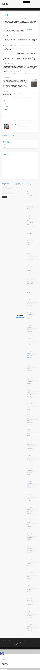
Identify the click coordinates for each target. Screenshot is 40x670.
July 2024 (28, 340)
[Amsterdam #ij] (23, 273)
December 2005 (29, 633)
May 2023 (28, 366)
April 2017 (28, 502)
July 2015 (28, 541)
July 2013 (28, 585)
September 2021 (29, 403)
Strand (15, 120)
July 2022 (28, 385)
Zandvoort (23, 120)
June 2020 (28, 431)
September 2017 (29, 492)
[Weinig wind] (23, 276)
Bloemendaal (6, 120)
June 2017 (28, 498)
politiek (28, 268)
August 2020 (29, 427)
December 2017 (29, 487)
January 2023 (29, 373)
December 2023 (29, 353)
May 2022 (28, 388)
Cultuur (22, 18)
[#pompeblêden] (16, 287)
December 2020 (29, 420)
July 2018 (28, 474)
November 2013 (29, 578)
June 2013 (28, 587)
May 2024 (28, 344)
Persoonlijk (24, 18)
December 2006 (29, 630)
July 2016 (28, 518)
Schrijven (28, 274)
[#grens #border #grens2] (20, 196)
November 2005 (29, 635)
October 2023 (29, 357)
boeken (28, 242)
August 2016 (29, 516)
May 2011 (28, 622)
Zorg (28, 288)
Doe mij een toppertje (30, 226)
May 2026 (28, 299)
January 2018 (29, 485)
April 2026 (28, 301)
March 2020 (29, 437)
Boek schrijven (29, 240)
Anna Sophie (29, 235)
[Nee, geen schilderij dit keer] (23, 308)
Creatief (28, 246)
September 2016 (29, 515)
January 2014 (29, 574)
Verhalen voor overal (30, 210)
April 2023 (28, 368)
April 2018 (28, 479)
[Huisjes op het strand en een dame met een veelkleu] (23, 220)
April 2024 (28, 346)
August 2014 (29, 561)
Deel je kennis (29, 249)
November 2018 (29, 466)
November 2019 (29, 444)
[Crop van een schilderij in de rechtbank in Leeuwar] (16, 282)
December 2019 (29, 442)
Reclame (28, 270)
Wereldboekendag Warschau (31, 218)
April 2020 (28, 435)
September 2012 (29, 604)
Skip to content (2, 652)
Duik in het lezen (29, 220)
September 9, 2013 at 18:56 (7, 142)
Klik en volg (4, 196)
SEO (27, 275)
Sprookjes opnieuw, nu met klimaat (32, 229)
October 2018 (29, 468)
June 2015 (28, 542)
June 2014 (28, 565)
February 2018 (29, 483)
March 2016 (29, 526)
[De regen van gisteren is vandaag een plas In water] (16, 205)
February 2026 (29, 305)
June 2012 (28, 609)
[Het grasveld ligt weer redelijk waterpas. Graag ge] (16, 310)
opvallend (28, 264)
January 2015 (29, 552)
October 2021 (29, 401)
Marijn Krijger (6, 4)
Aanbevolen (29, 204)
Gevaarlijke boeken (30, 195)
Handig (28, 253)
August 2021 (29, 405)
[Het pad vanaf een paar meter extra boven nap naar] (16, 240)
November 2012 (29, 600)
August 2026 (29, 294)
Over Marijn (15, 9)
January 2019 (29, 463)
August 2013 (29, 583)
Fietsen (28, 251)
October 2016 (29, 513)
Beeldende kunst (29, 238)
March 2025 (29, 325)
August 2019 (29, 450)
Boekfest (28, 193)
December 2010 (29, 626)
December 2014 (29, 554)
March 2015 (29, 548)
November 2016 (29, 511)
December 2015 (29, 531)
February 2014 (29, 572)
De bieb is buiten (29, 202)
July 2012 (28, 607)
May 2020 (28, 433)
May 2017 (28, 500)
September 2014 (29, 559)
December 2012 (29, 598)
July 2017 (28, 496)
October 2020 (29, 424)
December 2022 (29, 375)
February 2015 (29, 550)
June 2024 (28, 342)
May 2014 (28, 567)
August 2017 (29, 494)
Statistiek (28, 277)
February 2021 (29, 416)
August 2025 (29, 316)
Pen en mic (29, 212)
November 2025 (29, 310)
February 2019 (29, 461)
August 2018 (29, 472)
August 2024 (29, 338)
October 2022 (29, 379)
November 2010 (29, 628)
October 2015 (29, 535)
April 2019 (28, 457)
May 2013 (28, 589)
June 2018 (28, 476)
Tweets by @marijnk (18, 184)
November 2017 (29, 489)
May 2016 (28, 522)
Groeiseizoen (29, 199)
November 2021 (29, 399)
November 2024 (29, 333)
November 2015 (29, 533)
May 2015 (28, 544)
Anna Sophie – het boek (6, 9)
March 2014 (29, 570)
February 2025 (29, 327)
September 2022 (29, 381)
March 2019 (29, 459)
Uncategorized (29, 281)
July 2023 (28, 362)
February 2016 (29, 528)
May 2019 (28, 455)
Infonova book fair (30, 222)
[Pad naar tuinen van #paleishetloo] (16, 304)
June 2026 (28, 297)
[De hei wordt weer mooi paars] (23, 288)
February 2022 (29, 394)
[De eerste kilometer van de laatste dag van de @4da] (23, 296)
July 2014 (28, 563)
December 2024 (29, 331)
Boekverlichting (29, 213)
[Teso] (16, 272)
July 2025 (28, 318)
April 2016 (28, 524)
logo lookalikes (29, 259)
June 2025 (28, 320)
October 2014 (29, 557)
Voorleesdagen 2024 (30, 197)
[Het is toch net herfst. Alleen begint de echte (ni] (23, 200)
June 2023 (28, 364)
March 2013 (29, 593)
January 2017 (29, 507)
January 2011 (29, 624)
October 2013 (29, 580)
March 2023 (29, 370)
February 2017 (29, 505)
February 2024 (29, 349)
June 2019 (28, 453)
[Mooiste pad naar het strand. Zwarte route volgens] (23, 268)
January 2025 (29, 329)
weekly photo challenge (30, 283)
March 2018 (29, 481)
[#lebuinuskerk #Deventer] (16, 291)
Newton (28, 208)
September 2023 (29, 359)
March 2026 (29, 303)
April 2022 (28, 390)
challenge (28, 244)
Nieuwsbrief (29, 262)
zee (27, 120)
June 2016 (28, 520)
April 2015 (28, 546)
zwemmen (31, 120)
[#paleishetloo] (23, 303)
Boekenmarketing (23, 9)
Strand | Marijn (5, 141)
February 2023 (29, 372)
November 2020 (29, 422)
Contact (31, 9)
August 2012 (29, 606)
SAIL (27, 272)
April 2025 (28, 323)
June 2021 (28, 409)
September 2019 (29, 448)
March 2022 (29, 392)
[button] (2, 653)
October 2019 (29, 446)
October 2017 (29, 490)
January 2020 (29, 440)
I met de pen (29, 224)
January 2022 (29, 396)
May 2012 (28, 611)
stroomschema (29, 279)
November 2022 (29, 377)
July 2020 (28, 429)
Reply (5, 146)
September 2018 (29, 470)
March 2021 (29, 414)
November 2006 (29, 632)
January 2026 (29, 307)
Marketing (28, 261)
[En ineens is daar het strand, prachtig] (16, 267)
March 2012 (29, 615)
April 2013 (28, 591)
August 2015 (29, 539)
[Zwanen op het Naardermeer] (23, 280)
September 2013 (29, 581)
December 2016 (29, 509)
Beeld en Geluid (29, 236)
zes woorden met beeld (31, 287)
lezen (28, 257)
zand (18, 120)
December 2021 (29, 398)
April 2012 (28, 613)
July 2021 (28, 407)
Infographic (29, 255)
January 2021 (29, 418)
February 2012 (29, 617)
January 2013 (29, 596)
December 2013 (29, 576)
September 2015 (29, 537)
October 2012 (29, 602)
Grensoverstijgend (30, 206)
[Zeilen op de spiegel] (16, 276)
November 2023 (29, 355)
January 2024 (29, 351)
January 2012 (29, 619)
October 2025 (29, 312)
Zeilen (28, 285)
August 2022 (29, 383)
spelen (11, 120)
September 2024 (29, 336)
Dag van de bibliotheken (31, 200)
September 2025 (29, 314)
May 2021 (28, 411)
